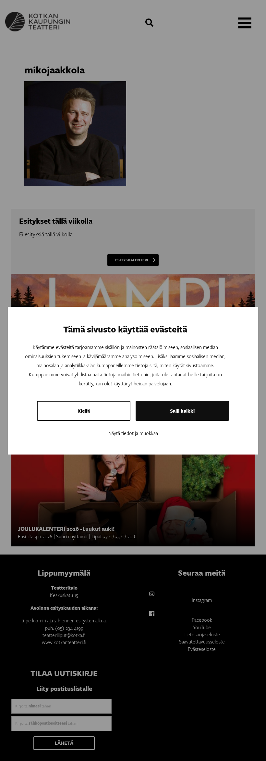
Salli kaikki (182, 410)
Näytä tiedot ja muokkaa (133, 433)
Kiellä (84, 410)
